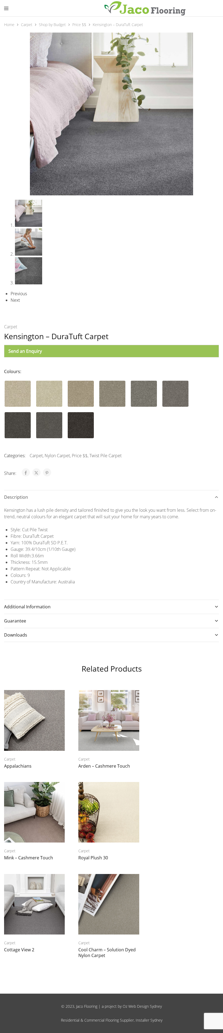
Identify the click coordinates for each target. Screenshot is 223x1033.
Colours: (12, 371)
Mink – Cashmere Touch (28, 858)
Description (16, 497)
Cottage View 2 (19, 950)
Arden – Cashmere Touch (104, 766)
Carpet (26, 24)
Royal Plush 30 (93, 858)
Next (15, 300)
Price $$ (79, 24)
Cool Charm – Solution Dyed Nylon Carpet (107, 952)
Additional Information (27, 607)
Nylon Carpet (57, 456)
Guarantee (15, 621)
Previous (19, 294)
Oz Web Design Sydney (142, 1006)
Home (9, 24)
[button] (17, 393)
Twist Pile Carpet (105, 456)
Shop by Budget (52, 24)
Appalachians (18, 766)
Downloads (15, 635)
